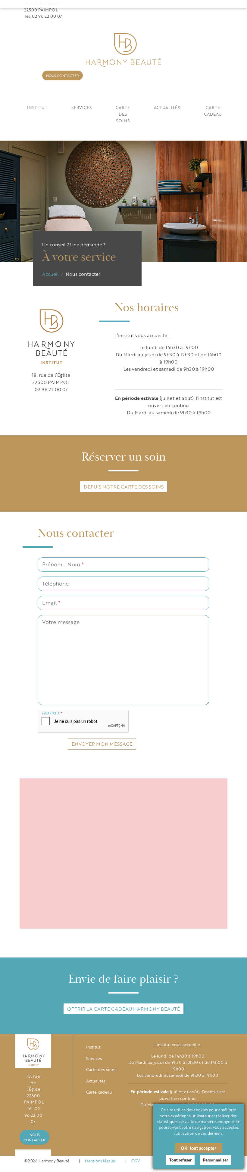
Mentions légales (100, 1161)
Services (81, 107)
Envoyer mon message (102, 743)
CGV (135, 1161)
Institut (37, 107)
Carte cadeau (213, 110)
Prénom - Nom (63, 564)
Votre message (61, 622)
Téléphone (55, 583)
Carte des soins (123, 113)
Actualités (167, 107)
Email (51, 603)
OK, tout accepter (198, 1148)
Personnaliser (215, 1160)
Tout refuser (180, 1160)
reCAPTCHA (52, 713)
